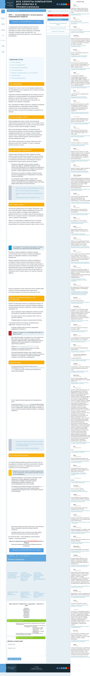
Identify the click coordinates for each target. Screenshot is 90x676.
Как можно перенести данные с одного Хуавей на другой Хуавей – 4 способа (39, 594)
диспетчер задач (20, 346)
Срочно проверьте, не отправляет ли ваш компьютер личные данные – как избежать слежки (13, 575)
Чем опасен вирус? (17, 70)
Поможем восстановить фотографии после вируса (29, 441)
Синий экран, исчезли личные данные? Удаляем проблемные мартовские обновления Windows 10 (39, 576)
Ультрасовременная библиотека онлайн (58, 24)
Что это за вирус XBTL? (18, 65)
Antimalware (26, 404)
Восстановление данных (19, 78)
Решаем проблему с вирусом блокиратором (13, 593)
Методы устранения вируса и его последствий (24, 72)
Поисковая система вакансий (58, 28)
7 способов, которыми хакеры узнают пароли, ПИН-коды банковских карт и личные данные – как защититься (26, 576)
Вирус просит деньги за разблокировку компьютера (29, 188)
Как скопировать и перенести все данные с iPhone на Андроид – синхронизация (26, 594)
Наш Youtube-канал (58, 15)
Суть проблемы (16, 62)
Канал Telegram (58, 19)
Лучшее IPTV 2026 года (58, 31)
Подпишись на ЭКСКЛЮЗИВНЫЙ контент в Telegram (26, 21)
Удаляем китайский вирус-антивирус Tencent (28, 197)
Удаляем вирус (16, 75)
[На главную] (3, 11)
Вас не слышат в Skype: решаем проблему (27, 190)
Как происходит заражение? (19, 67)
